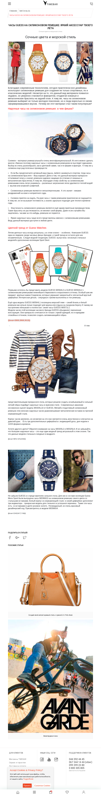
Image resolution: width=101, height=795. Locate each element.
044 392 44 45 (76, 759)
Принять (27, 786)
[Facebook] (42, 759)
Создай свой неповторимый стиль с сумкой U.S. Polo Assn (50, 615)
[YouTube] (49, 759)
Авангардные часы (50, 736)
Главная (13, 11)
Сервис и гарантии (17, 763)
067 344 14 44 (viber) (80, 762)
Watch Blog (24, 11)
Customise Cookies (42, 786)
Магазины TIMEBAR (17, 759)
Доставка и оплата (17, 766)
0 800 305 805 (76, 768)
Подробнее (28, 779)
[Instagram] (56, 759)
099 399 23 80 (76, 765)
